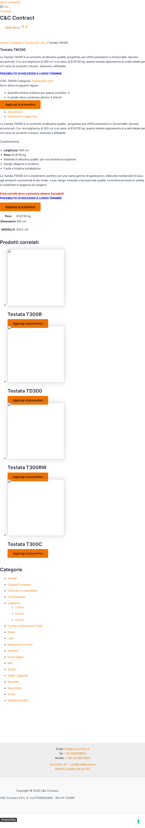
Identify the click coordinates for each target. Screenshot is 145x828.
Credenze (14, 603)
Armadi (12, 578)
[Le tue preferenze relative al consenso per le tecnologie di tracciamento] (138, 821)
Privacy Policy (8, 819)
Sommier (13, 682)
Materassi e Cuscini (20, 644)
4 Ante (19, 620)
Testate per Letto (35, 42)
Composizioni (16, 597)
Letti (10, 638)
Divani (11, 632)
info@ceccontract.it (76, 749)
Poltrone (13, 651)
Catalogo (16, 42)
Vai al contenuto (10, 2)
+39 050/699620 (75, 753)
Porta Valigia (15, 657)
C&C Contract (17, 18)
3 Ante (19, 613)
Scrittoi (12, 669)
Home (4, 42)
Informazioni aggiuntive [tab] (23, 116)
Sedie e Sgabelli (17, 675)
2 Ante (19, 607)
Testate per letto (18, 700)
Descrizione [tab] (15, 112)
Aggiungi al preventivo (20, 104)
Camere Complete (19, 584)
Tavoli (11, 694)
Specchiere (15, 688)
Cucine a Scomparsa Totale (25, 626)
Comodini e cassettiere (22, 590)
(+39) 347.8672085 (77, 758)
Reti (10, 663)
